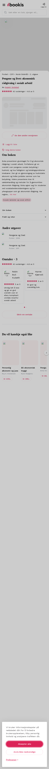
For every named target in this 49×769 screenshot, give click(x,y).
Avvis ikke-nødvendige (25, 752)
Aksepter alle (24, 744)
